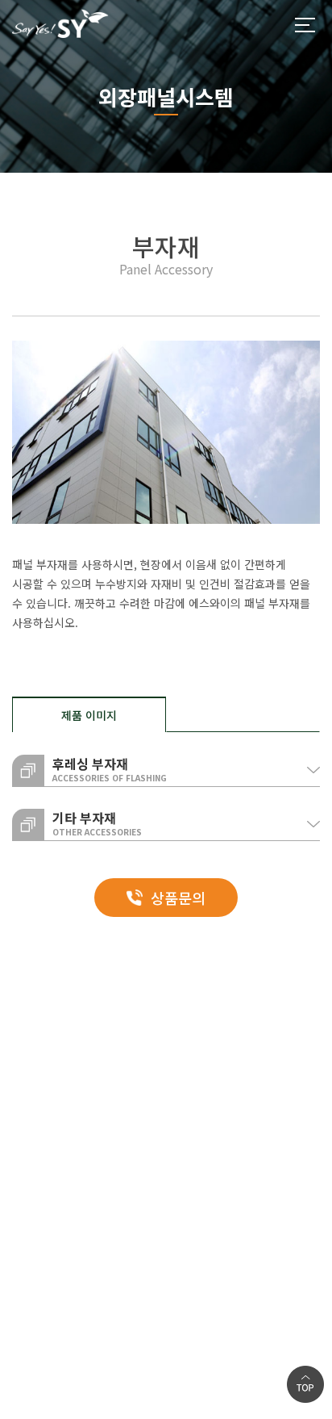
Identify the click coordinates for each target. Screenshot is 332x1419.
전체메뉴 (304, 25)
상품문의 (178, 897)
